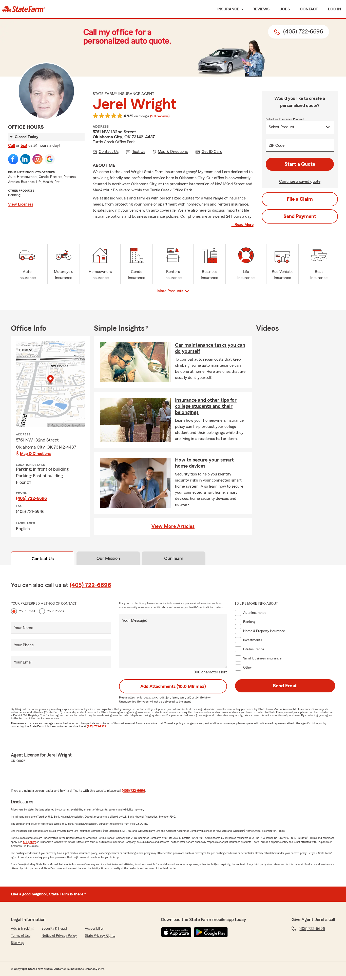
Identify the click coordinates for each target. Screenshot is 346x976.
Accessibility (94, 928)
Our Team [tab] (173, 558)
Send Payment (299, 216)
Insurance (228, 9)
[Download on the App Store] (176, 932)
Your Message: (134, 620)
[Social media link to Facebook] (13, 159)
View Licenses (20, 204)
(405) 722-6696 (31, 498)
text (24, 145)
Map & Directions (35, 454)
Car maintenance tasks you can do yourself (210, 348)
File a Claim (300, 199)
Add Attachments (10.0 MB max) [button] (173, 686)
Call (11, 145)
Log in (334, 9)
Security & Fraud (54, 928)
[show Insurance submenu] (241, 9)
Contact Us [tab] (43, 558)
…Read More (243, 225)
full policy (29, 841)
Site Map (17, 943)
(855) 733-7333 (96, 726)
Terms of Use (20, 935)
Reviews (261, 9)
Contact (309, 9)
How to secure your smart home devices (204, 463)
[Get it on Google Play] (211, 932)
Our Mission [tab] (108, 558)
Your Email (27, 611)
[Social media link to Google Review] (50, 159)
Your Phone (55, 611)
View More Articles (173, 526)
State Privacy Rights (100, 935)
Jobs (285, 9)
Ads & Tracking (22, 928)
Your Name (23, 628)
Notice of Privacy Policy (59, 935)
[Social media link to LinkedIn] (25, 159)
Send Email (285, 685)
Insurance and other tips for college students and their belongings (206, 406)
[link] (23, 9)
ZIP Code (276, 145)
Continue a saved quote (299, 181)
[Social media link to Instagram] (37, 159)
